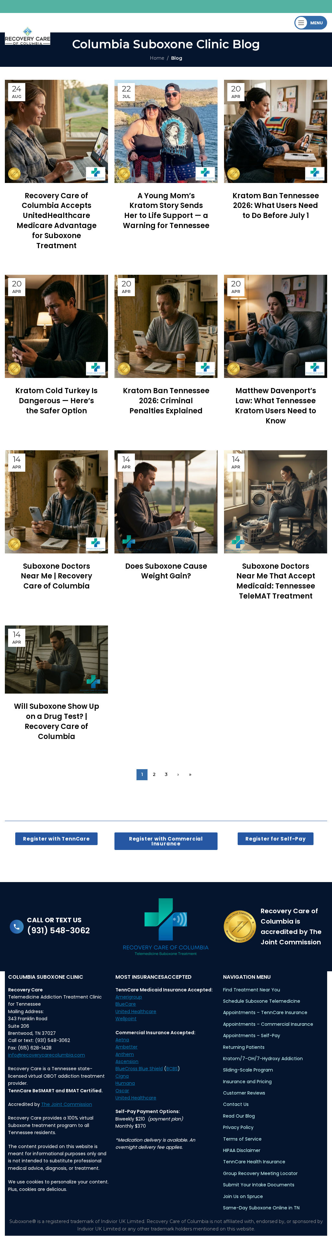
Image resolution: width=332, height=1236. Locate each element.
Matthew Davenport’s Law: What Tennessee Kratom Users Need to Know (275, 406)
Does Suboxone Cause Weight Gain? (166, 571)
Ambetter (126, 1047)
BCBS (172, 1068)
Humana (125, 1083)
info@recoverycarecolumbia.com (46, 1055)
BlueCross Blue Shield (139, 1068)
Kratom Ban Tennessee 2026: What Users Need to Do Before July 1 (275, 206)
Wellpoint (125, 1018)
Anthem (124, 1054)
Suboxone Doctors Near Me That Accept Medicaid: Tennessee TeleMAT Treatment (275, 581)
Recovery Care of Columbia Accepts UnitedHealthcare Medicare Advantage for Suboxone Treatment (57, 221)
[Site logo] (27, 35)
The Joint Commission (66, 1104)
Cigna (122, 1076)
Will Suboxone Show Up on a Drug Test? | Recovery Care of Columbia (56, 721)
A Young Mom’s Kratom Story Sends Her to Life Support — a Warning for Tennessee (166, 211)
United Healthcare (135, 1011)
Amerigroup (128, 997)
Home (157, 58)
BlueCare (125, 1004)
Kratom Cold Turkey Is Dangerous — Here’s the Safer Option (56, 401)
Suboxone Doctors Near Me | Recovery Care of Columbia (56, 576)
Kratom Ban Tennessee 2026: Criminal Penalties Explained (166, 401)
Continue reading (56, 258)
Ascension (126, 1061)
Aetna (122, 1039)
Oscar (122, 1090)
